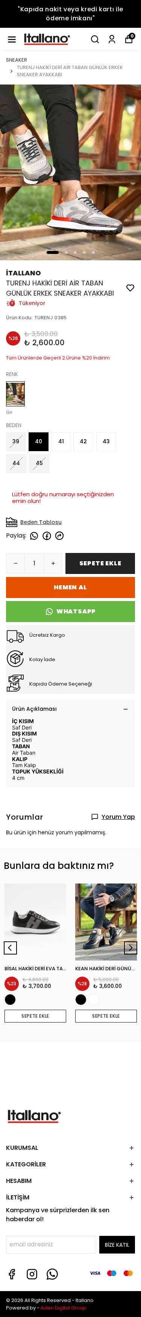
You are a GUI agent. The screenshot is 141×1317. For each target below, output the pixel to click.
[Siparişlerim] (112, 39)
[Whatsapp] (52, 1274)
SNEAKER (16, 59)
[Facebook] (11, 1274)
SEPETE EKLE (100, 563)
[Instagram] (32, 1274)
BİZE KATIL (117, 1245)
